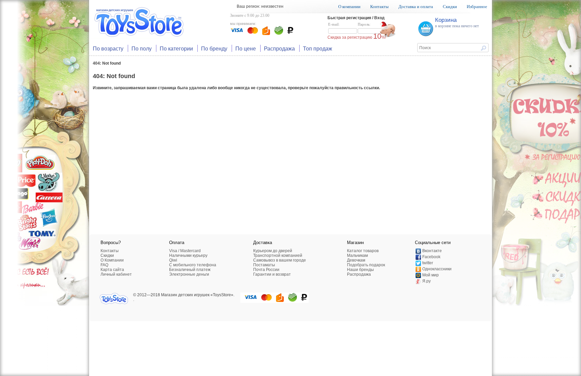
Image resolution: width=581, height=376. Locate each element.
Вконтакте (432, 250)
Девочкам (356, 260)
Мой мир (430, 275)
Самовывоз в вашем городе (279, 260)
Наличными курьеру (188, 255)
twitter (427, 263)
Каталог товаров (363, 250)
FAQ (104, 265)
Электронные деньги (189, 274)
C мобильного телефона (192, 265)
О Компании (112, 260)
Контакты (379, 6)
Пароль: (364, 24)
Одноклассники (437, 269)
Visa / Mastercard (185, 250)
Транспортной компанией (277, 255)
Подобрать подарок (366, 265)
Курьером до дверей (272, 250)
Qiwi (173, 260)
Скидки (450, 6)
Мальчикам (357, 255)
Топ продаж (317, 48)
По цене (245, 48)
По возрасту (108, 48)
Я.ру (426, 281)
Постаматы (264, 265)
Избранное (477, 6)
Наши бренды (360, 269)
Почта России (266, 269)
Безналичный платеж (189, 269)
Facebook (431, 256)
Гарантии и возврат (272, 274)
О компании (349, 6)
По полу (141, 48)
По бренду (214, 48)
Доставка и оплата (415, 6)
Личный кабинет (116, 274)
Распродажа (279, 48)
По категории (176, 48)
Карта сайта (112, 269)
